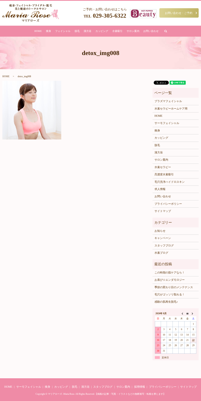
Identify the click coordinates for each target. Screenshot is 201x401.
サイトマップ (162, 211)
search (166, 31)
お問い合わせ (151, 31)
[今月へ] (187, 313)
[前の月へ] (182, 313)
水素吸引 (117, 31)
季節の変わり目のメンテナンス (173, 287)
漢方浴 (87, 31)
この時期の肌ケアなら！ (169, 272)
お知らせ (159, 230)
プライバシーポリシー (168, 203)
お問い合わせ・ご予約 (178, 12)
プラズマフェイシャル (168, 101)
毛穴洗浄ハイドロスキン (169, 181)
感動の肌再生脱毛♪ (166, 301)
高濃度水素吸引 (164, 174)
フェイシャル (62, 31)
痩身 (48, 31)
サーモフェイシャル (166, 123)
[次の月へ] (193, 313)
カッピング (101, 31)
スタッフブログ (164, 245)
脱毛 (77, 31)
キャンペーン (162, 238)
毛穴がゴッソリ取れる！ (169, 294)
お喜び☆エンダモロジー (169, 279)
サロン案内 (133, 31)
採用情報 (139, 386)
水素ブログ (161, 252)
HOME (38, 31)
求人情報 (159, 189)
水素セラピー (162, 167)
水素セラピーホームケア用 (170, 108)
